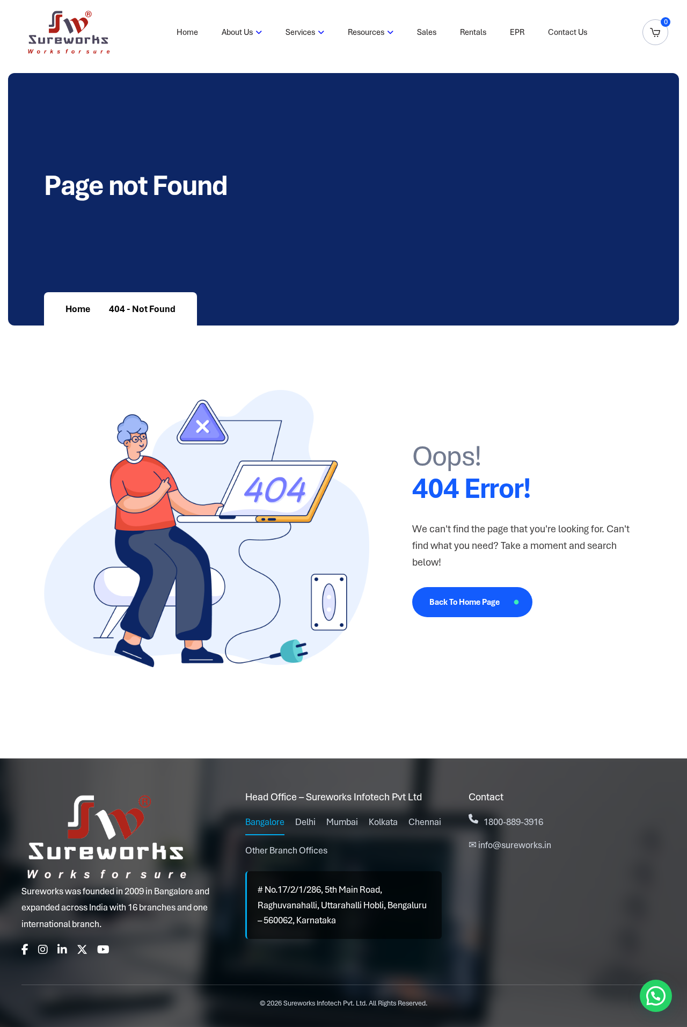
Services (300, 32)
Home (187, 32)
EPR (517, 32)
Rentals (473, 32)
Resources (366, 32)
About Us (237, 32)
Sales (426, 32)
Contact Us (567, 32)
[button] (656, 996)
